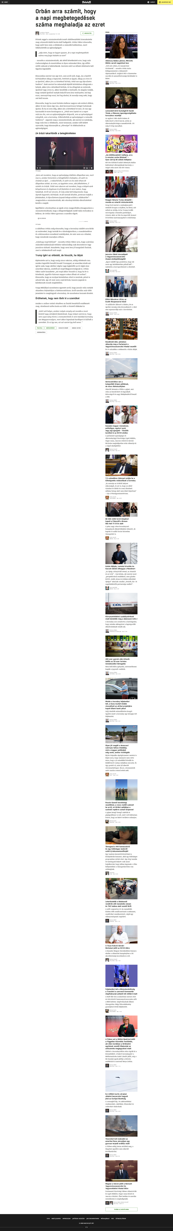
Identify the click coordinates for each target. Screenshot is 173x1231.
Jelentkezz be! (166, 2)
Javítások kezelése (78, 1218)
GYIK (48, 1218)
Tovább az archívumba (121, 1209)
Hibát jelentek (56, 1218)
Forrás (39, 170)
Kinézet (152, 2)
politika (42, 34)
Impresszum (66, 1218)
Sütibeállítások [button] (121, 1218)
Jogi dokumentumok (92, 1218)
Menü (6, 2)
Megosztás (88, 33)
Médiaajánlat (105, 1218)
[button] (40, 328)
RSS (112, 1218)
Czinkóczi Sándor (44, 32)
